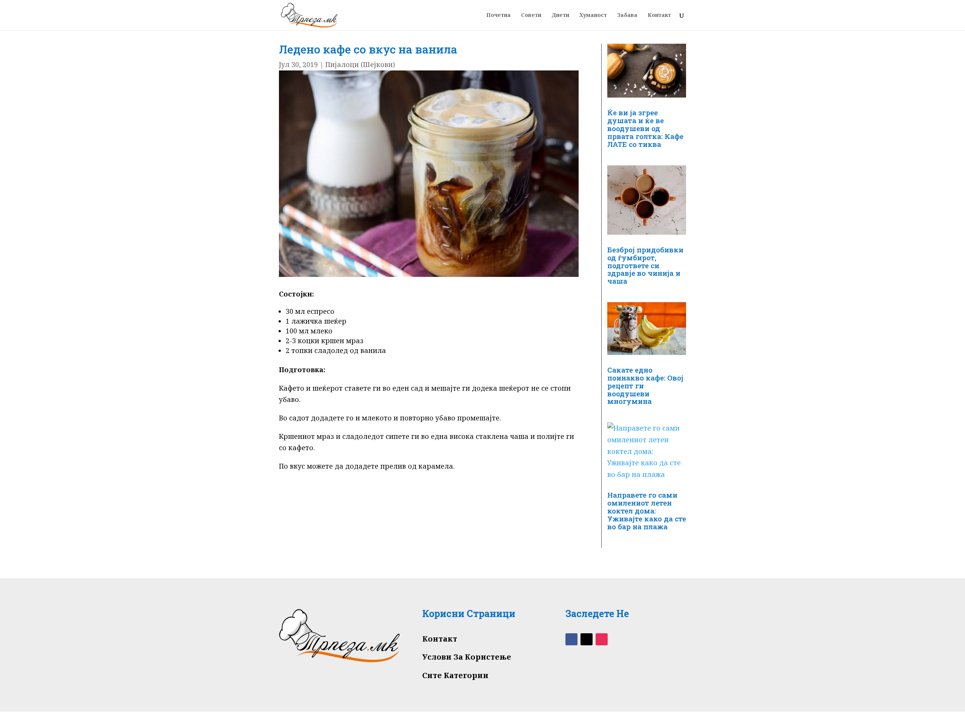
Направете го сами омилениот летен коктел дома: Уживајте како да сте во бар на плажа (646, 510)
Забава (627, 15)
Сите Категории (455, 675)
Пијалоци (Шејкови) (360, 64)
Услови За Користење (466, 657)
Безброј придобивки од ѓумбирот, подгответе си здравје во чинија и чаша (645, 265)
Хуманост (593, 15)
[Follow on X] (587, 639)
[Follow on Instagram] (602, 639)
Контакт (659, 15)
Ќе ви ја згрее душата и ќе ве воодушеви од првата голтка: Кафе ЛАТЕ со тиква (645, 128)
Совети (531, 15)
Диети (560, 15)
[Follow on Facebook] (571, 639)
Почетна (498, 15)
